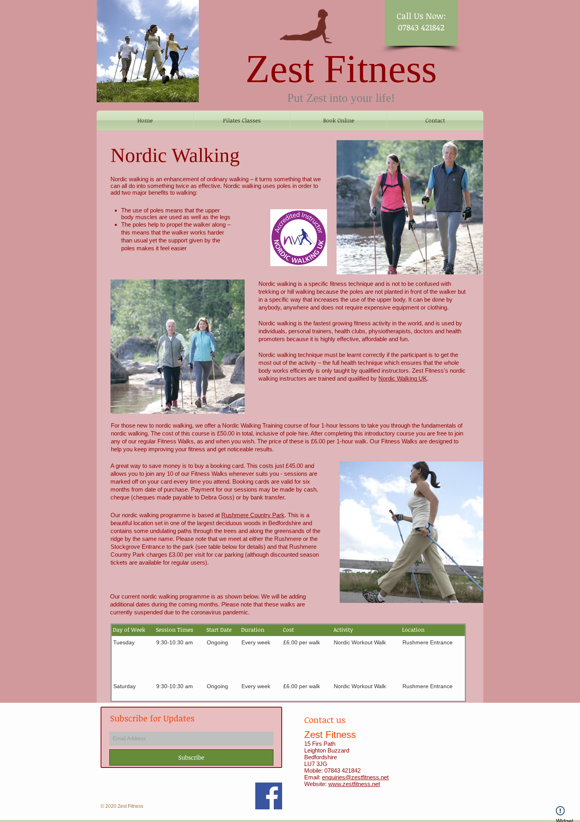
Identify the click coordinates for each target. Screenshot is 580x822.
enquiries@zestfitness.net (355, 777)
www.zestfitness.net (354, 784)
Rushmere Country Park (252, 515)
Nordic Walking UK (402, 378)
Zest (279, 69)
